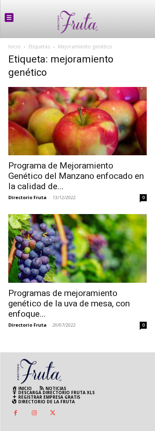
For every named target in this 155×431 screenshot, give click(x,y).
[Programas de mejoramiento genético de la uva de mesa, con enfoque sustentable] (77, 248)
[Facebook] (15, 413)
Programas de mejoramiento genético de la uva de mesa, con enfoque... (69, 303)
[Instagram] (34, 413)
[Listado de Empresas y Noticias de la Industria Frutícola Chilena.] (78, 22)
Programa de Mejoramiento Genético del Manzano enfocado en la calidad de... (76, 176)
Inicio (14, 46)
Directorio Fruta (27, 197)
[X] (52, 413)
